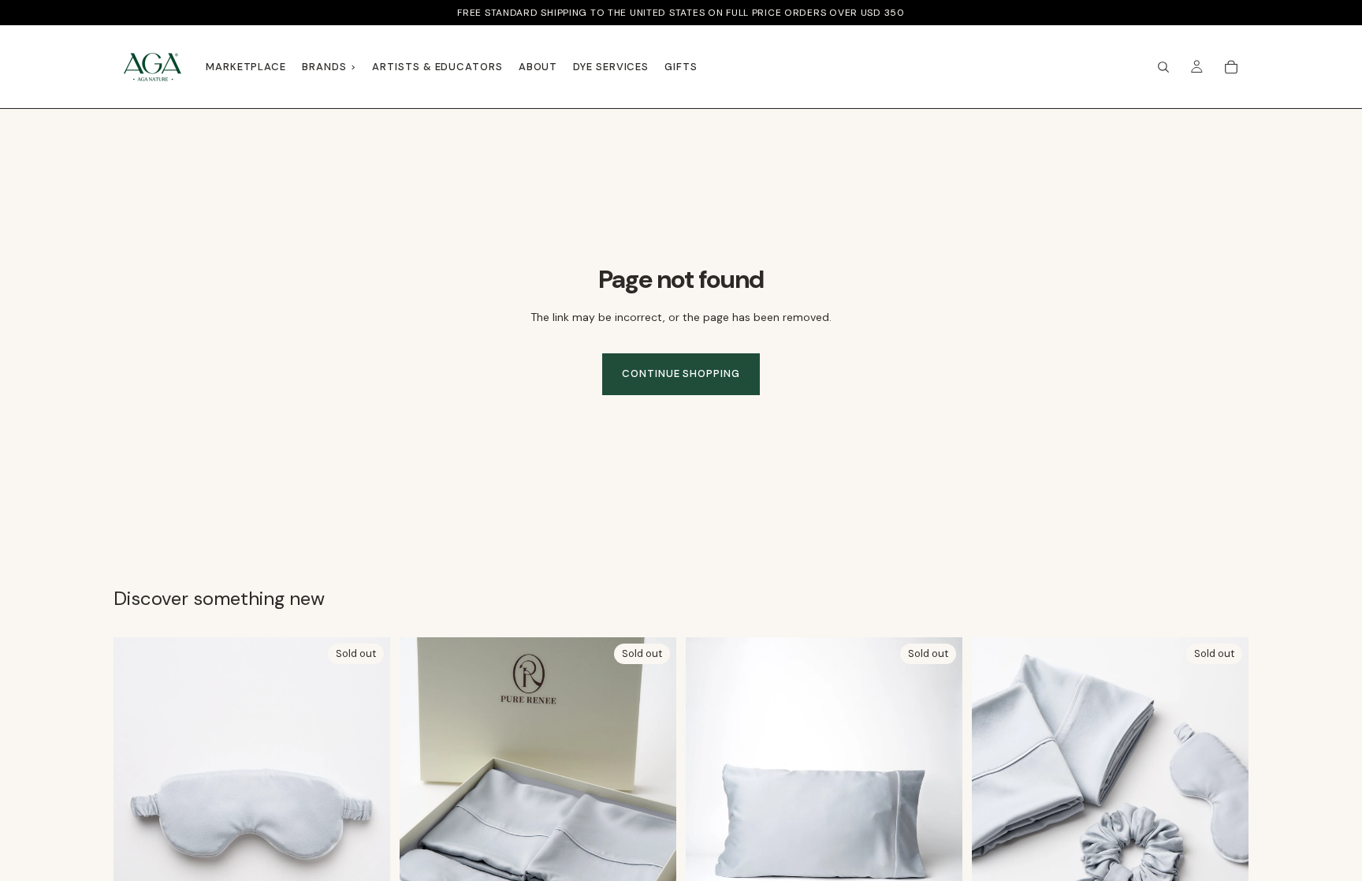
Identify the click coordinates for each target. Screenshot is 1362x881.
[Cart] (1231, 67)
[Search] (1163, 67)
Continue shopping (680, 373)
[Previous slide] (423, 810)
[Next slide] (652, 810)
